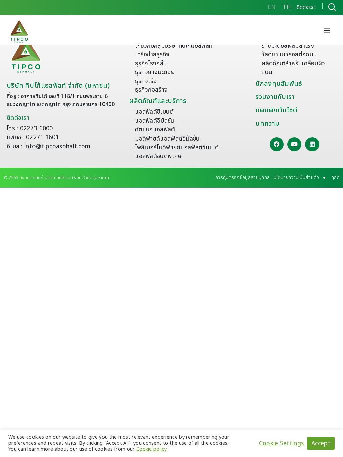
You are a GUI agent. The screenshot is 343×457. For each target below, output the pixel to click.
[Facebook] (277, 144)
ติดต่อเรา (18, 117)
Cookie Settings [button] (281, 443)
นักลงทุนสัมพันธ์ (278, 84)
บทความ (267, 124)
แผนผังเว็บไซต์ (276, 110)
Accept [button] (321, 443)
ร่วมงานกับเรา (275, 97)
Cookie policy (151, 449)
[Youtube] (294, 144)
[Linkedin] (312, 144)
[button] (327, 31)
